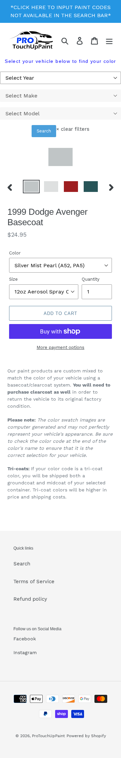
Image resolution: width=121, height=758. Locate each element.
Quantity (90, 279)
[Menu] (109, 40)
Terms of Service (33, 582)
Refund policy (30, 599)
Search (44, 130)
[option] (31, 187)
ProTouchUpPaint (48, 735)
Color (15, 252)
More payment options (60, 347)
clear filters (72, 129)
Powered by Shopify (86, 735)
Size (13, 279)
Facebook (24, 638)
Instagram (25, 652)
